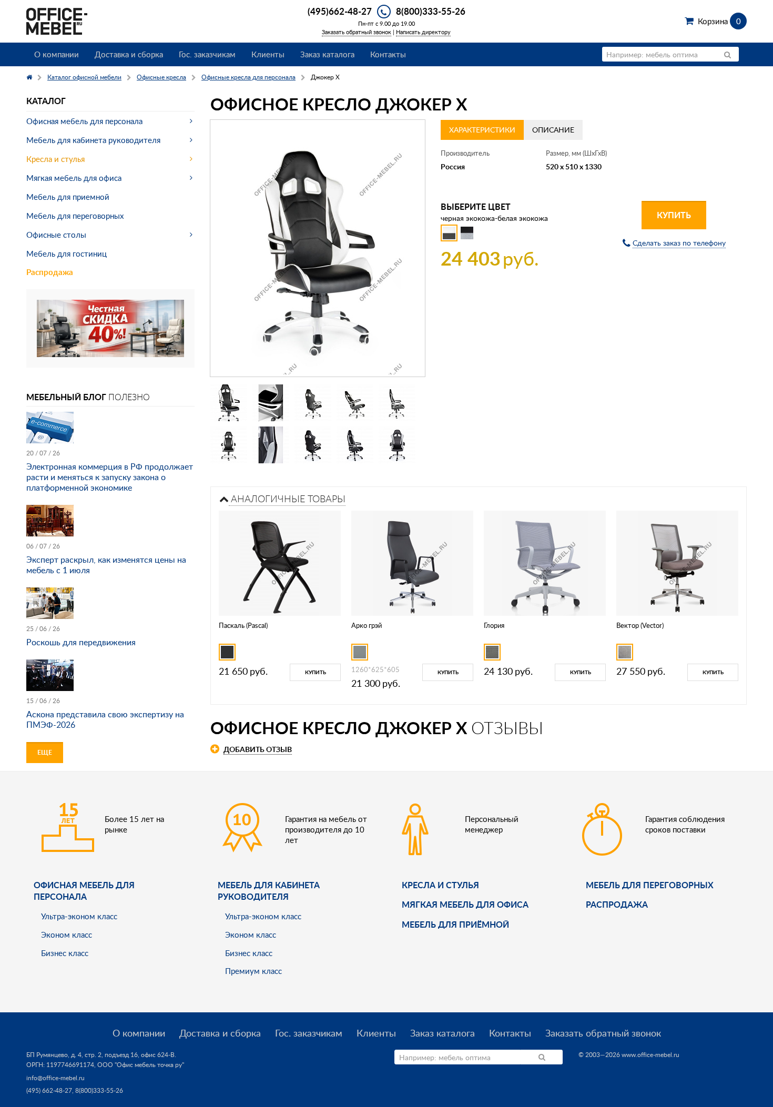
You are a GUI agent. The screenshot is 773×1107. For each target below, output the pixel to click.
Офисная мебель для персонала (84, 121)
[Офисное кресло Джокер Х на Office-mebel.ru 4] (355, 402)
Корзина (719, 21)
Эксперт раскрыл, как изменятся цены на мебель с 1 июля (106, 565)
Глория (494, 625)
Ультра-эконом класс (79, 916)
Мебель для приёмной (455, 924)
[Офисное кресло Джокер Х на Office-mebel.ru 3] (312, 402)
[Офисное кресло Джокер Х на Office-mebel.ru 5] (397, 402)
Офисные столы (56, 234)
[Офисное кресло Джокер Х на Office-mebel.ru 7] (270, 444)
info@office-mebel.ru (55, 1077)
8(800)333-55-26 (430, 11)
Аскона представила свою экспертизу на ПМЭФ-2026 (105, 719)
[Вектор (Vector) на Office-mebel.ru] (677, 562)
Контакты (388, 54)
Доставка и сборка (129, 54)
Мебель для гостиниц (66, 253)
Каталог (46, 101)
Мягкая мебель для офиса (73, 177)
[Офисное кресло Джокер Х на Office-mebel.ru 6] (228, 444)
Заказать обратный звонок (356, 32)
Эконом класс (66, 934)
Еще (44, 752)
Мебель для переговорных (75, 215)
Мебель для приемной (67, 196)
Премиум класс (253, 971)
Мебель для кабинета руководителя (93, 140)
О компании (56, 54)
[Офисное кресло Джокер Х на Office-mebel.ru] (317, 248)
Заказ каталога (327, 54)
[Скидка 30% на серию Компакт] (110, 327)
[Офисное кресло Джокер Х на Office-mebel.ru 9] (355, 444)
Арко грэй (366, 625)
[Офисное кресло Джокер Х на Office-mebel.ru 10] (397, 444)
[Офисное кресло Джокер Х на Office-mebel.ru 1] (228, 402)
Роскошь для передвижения (81, 642)
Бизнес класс (64, 953)
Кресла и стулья (55, 159)
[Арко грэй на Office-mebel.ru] (412, 562)
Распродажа (49, 272)
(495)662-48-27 (340, 11)
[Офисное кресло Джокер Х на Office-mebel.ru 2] (270, 402)
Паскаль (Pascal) (243, 625)
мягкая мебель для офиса (465, 904)
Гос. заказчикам (207, 54)
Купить (674, 215)
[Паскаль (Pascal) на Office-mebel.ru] (279, 562)
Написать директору (423, 32)
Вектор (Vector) (640, 625)
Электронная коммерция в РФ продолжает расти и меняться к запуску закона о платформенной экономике (109, 477)
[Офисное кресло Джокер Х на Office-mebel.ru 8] (312, 444)
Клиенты (267, 54)
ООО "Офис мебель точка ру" (140, 1064)
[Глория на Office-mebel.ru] (545, 562)
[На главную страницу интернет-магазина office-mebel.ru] (56, 20)
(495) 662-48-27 (49, 1090)
